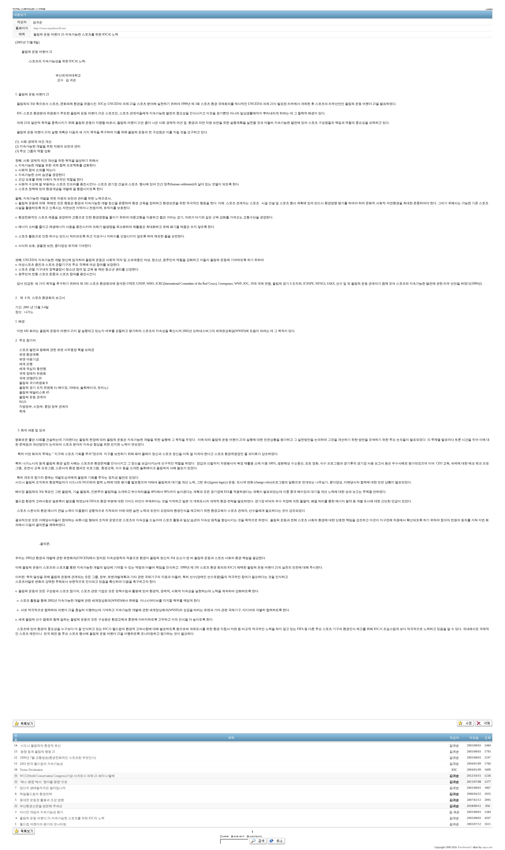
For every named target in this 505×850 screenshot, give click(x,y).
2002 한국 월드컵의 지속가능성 (41, 764)
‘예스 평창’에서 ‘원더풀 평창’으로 (43, 782)
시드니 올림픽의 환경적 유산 (40, 745)
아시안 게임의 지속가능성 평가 (41, 812)
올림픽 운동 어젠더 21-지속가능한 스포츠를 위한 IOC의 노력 (62, 818)
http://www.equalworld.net (50, 28)
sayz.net (487, 847)
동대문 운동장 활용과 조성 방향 (42, 800)
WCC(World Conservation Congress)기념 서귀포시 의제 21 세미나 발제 (67, 776)
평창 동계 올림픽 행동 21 (37, 752)
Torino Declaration (31, 770)
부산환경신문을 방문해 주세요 (41, 806)
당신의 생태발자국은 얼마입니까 (42, 788)
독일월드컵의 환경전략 (36, 794)
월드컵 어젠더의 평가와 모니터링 (43, 824)
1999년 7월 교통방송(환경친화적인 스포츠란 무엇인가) (58, 758)
